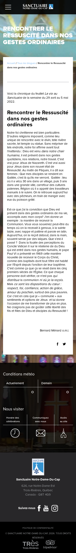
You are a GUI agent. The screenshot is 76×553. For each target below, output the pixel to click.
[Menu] (9, 8)
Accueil (11, 63)
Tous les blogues (26, 63)
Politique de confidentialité (38, 528)
